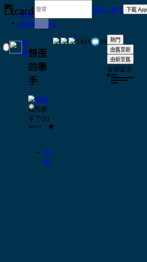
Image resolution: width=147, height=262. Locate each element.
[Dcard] (18, 9)
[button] (107, 9)
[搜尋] (41, 23)
